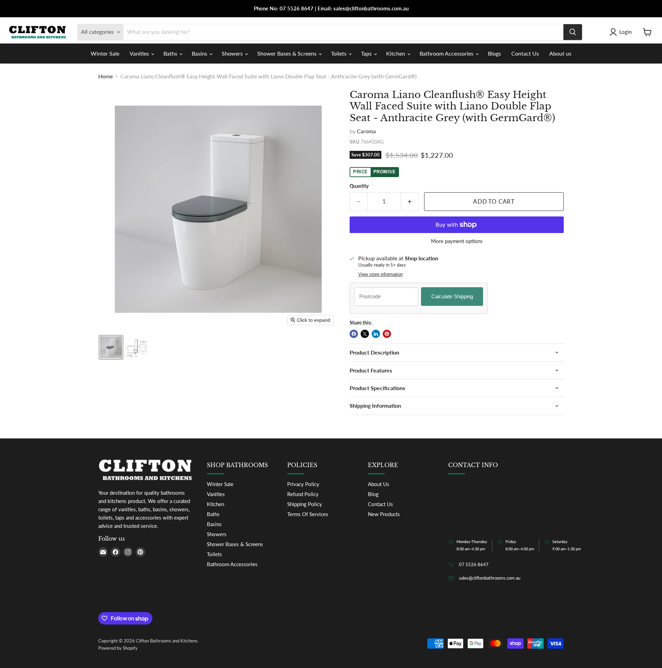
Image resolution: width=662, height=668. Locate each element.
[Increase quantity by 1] (410, 201)
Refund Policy (303, 494)
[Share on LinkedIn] (376, 334)
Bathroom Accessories (447, 53)
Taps (367, 53)
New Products (384, 514)
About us (560, 53)
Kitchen (396, 53)
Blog (373, 494)
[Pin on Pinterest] (387, 334)
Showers (233, 53)
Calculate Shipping (452, 296)
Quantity (359, 186)
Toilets (339, 53)
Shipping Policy (304, 504)
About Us (378, 484)
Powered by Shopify (118, 648)
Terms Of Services (307, 514)
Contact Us (525, 53)
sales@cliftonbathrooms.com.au (489, 578)
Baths (171, 53)
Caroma (366, 131)
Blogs (494, 53)
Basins (200, 53)
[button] (622, 32)
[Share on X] (365, 334)
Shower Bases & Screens (287, 53)
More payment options (457, 241)
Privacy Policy (303, 484)
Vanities (140, 53)
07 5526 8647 (474, 564)
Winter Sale (105, 53)
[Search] (572, 32)
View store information (380, 274)
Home (105, 76)
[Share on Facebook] (354, 334)
